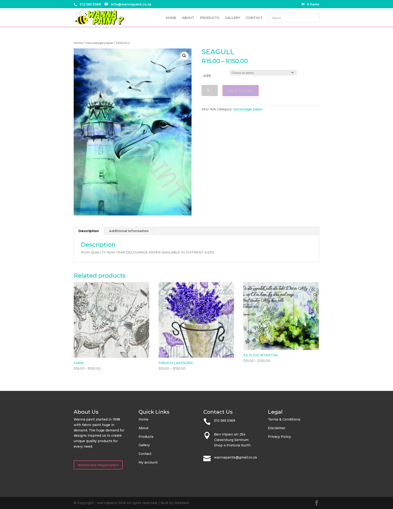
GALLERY (232, 18)
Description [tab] (88, 231)
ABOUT (188, 18)
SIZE (207, 76)
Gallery (144, 445)
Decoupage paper (99, 43)
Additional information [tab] (129, 231)
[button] (184, 56)
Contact (145, 454)
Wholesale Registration (98, 465)
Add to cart (240, 90)
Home (78, 43)
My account (148, 462)
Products (146, 437)
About (144, 428)
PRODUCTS (209, 18)
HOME (171, 18)
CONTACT (254, 18)
